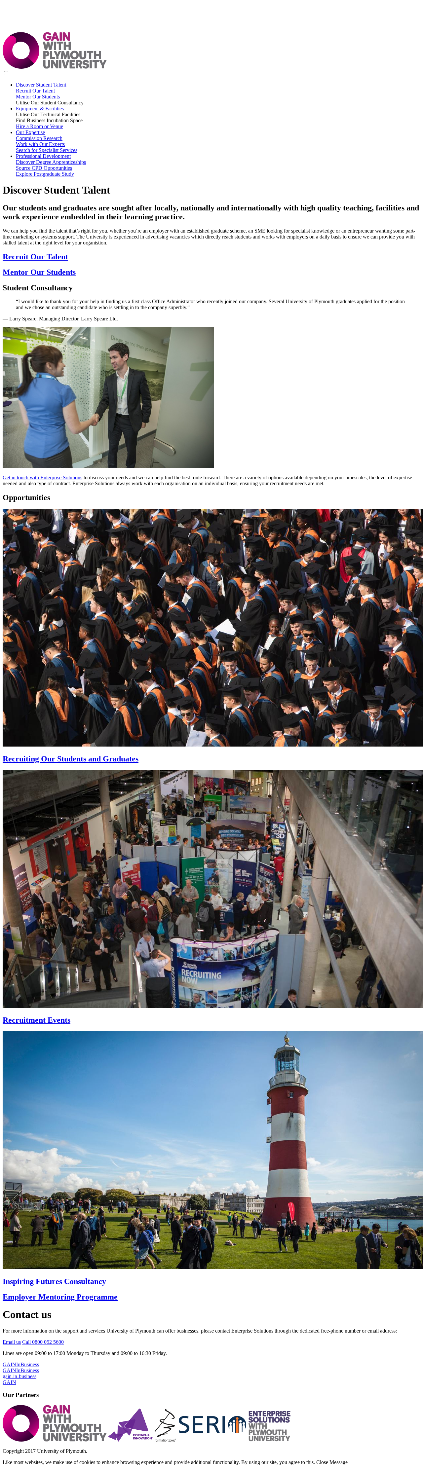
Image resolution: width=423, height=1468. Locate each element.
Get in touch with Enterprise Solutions (42, 477)
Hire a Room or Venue (39, 126)
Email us (12, 1342)
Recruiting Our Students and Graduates (70, 758)
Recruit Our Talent (35, 90)
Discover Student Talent (41, 85)
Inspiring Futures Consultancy (54, 1281)
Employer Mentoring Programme (60, 1297)
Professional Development (43, 156)
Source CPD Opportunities (44, 168)
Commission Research (39, 138)
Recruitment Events (36, 1020)
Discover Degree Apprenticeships (51, 162)
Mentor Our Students (38, 96)
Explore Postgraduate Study (45, 174)
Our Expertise (30, 132)
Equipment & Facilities (40, 108)
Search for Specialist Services (46, 150)
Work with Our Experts (40, 144)
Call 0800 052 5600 (43, 1342)
